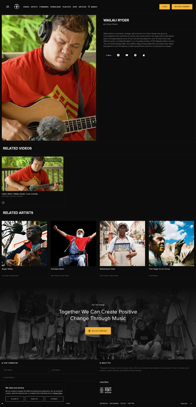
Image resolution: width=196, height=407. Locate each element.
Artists (34, 7)
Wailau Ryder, (5, 196)
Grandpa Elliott (57, 269)
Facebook (104, 403)
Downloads (55, 7)
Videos (26, 7)
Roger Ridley (7, 269)
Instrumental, (12, 196)
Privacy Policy (58, 393)
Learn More (104, 382)
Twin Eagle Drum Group (159, 269)
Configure (54, 399)
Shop (75, 7)
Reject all (34, 399)
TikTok (123, 403)
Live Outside (19, 196)
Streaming (44, 7)
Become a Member (99, 331)
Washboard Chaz (107, 269)
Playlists (67, 7)
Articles (82, 7)
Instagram (114, 403)
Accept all (14, 399)
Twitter (130, 403)
